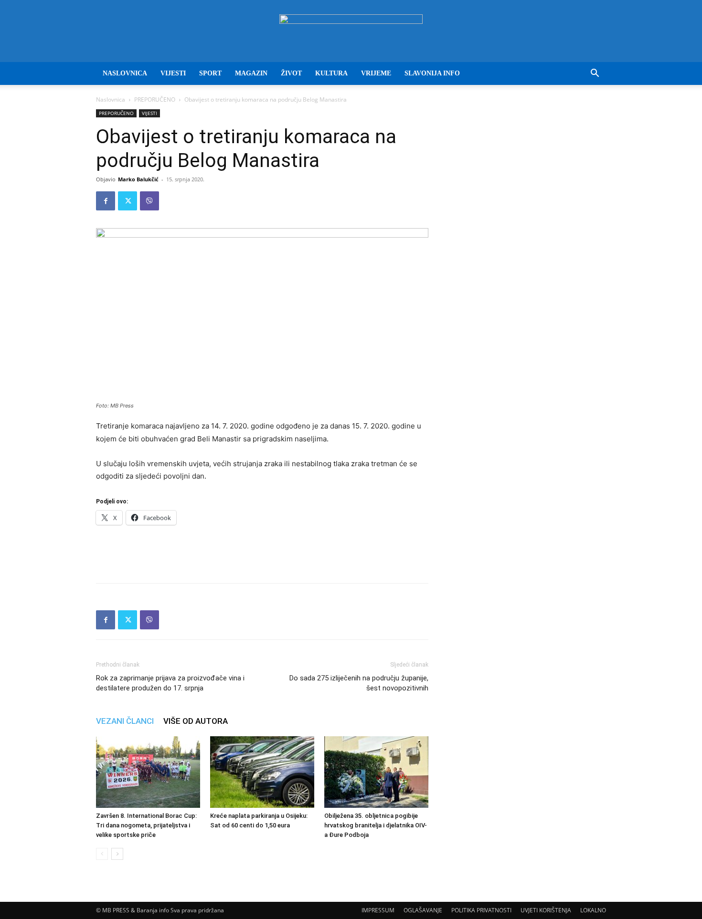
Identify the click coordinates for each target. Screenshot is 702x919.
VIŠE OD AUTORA (195, 721)
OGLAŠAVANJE (423, 910)
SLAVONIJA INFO (432, 73)
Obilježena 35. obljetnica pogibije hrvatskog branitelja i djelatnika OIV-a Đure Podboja (375, 825)
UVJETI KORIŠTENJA (546, 910)
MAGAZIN (251, 73)
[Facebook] (105, 200)
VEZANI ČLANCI (125, 721)
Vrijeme (376, 73)
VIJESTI (173, 73)
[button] (594, 74)
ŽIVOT (291, 73)
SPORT (210, 73)
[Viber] (149, 200)
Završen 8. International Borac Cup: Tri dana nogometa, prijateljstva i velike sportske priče (146, 825)
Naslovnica (110, 99)
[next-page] (117, 854)
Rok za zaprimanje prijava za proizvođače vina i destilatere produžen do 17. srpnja (170, 683)
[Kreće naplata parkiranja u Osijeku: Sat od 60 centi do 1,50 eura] (262, 772)
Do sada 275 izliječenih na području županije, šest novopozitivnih (358, 683)
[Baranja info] (351, 31)
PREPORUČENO (154, 99)
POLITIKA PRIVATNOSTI (481, 910)
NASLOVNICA (125, 73)
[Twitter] (127, 200)
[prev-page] (102, 854)
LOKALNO (593, 910)
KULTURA (331, 73)
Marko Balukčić (138, 179)
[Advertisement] (262, 551)
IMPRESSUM (378, 910)
